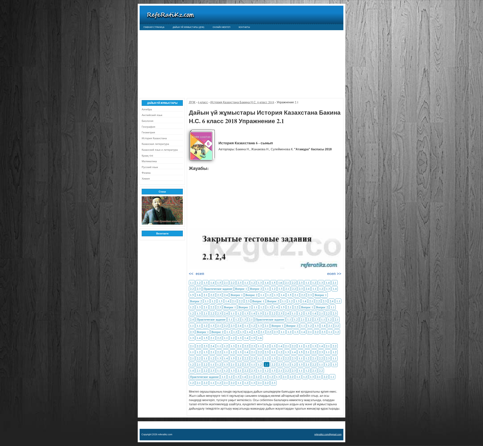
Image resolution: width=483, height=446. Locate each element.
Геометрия (148, 132)
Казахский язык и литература (160, 149)
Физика (146, 172)
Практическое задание (218, 289)
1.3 (205, 283)
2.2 (233, 283)
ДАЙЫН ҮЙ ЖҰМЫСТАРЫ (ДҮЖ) (188, 27)
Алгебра (147, 109)
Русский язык (150, 167)
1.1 (192, 283)
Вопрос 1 (241, 289)
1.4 (212, 283)
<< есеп (196, 274)
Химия (146, 178)
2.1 (226, 283)
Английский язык (152, 115)
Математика (149, 161)
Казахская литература (155, 143)
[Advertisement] (241, 62)
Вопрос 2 (256, 289)
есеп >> (333, 274)
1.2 (199, 283)
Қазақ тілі (147, 155)
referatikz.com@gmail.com (327, 434)
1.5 (219, 283)
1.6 (280, 283)
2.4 (307, 289)
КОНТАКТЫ (244, 27)
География (148, 126)
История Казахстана (154, 138)
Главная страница (153, 27)
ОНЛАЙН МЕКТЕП (221, 27)
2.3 (239, 283)
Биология (147, 120)
